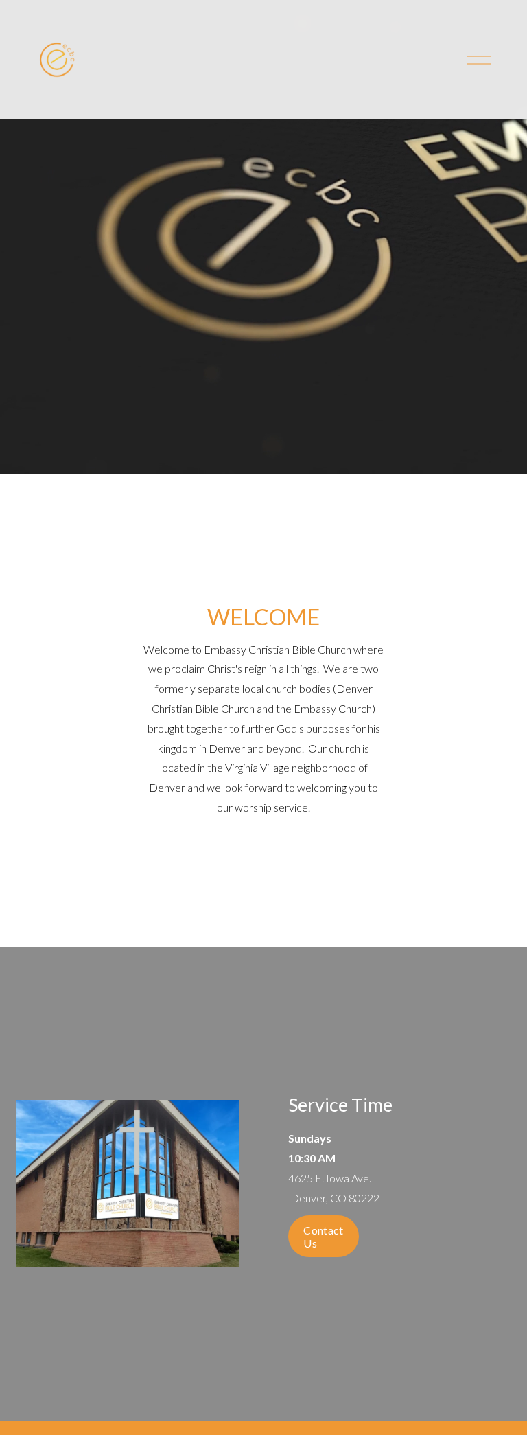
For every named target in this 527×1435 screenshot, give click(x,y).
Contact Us (323, 1237)
